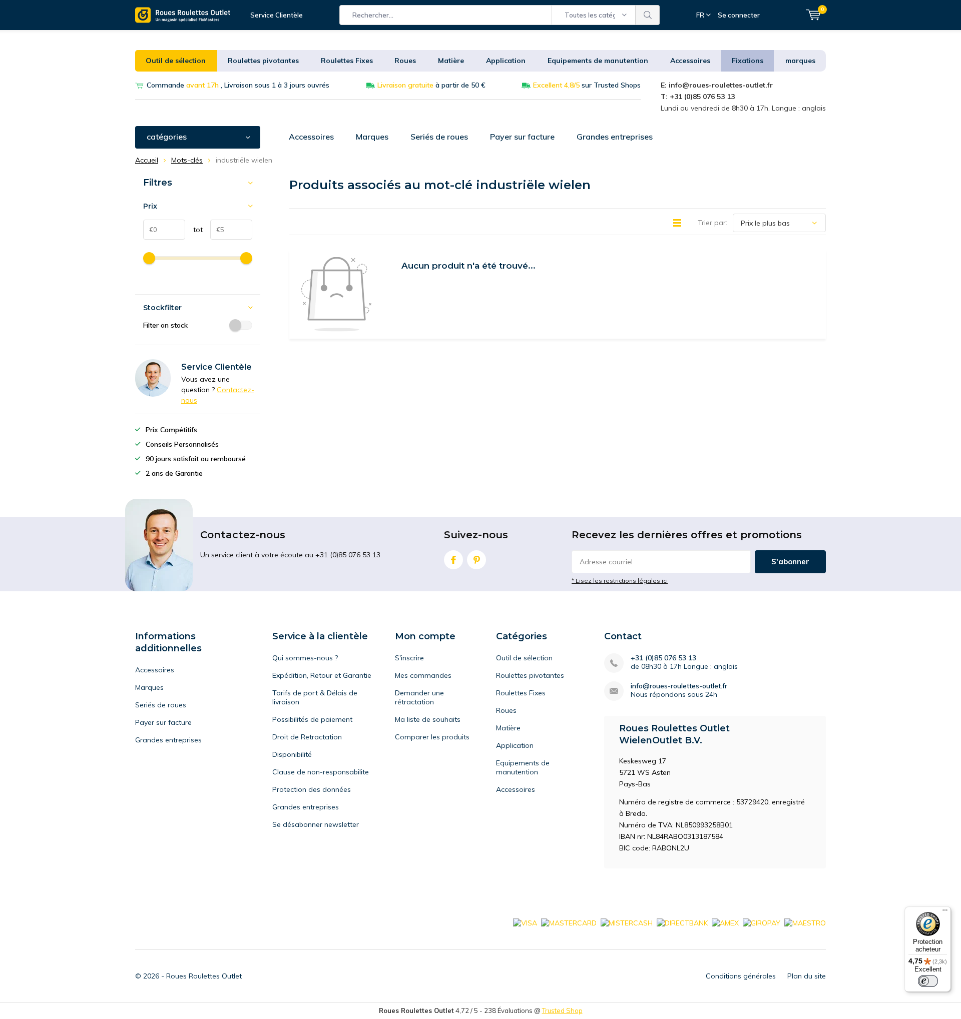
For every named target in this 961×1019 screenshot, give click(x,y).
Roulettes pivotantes (263, 60)
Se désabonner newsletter (315, 824)
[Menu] (945, 912)
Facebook (453, 559)
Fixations (747, 60)
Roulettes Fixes (347, 60)
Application (506, 60)
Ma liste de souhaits (427, 719)
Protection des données (311, 789)
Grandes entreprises (615, 137)
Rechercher (648, 15)
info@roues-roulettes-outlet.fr (679, 686)
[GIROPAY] (761, 921)
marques (800, 60)
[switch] (928, 981)
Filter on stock (165, 325)
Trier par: (712, 222)
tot (194, 229)
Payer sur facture (522, 137)
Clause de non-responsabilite (320, 771)
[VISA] (525, 921)
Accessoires (690, 60)
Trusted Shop (562, 1010)
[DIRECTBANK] (682, 921)
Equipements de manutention (598, 60)
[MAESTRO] (805, 921)
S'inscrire (409, 657)
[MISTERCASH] (627, 921)
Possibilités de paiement (312, 719)
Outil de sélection (176, 60)
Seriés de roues (439, 137)
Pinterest (476, 559)
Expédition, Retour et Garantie (321, 675)
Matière (451, 60)
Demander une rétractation (419, 697)
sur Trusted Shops (587, 85)
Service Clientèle (276, 15)
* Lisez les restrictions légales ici (620, 580)
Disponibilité (292, 754)
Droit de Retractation (307, 736)
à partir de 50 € (431, 85)
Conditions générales (741, 975)
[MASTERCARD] (569, 921)
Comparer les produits (432, 736)
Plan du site (806, 975)
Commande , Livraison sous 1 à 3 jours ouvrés (238, 85)
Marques (372, 137)
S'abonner (790, 561)
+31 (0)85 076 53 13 (663, 658)
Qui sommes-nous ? (305, 657)
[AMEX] (725, 921)
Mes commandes (423, 675)
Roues (405, 60)
